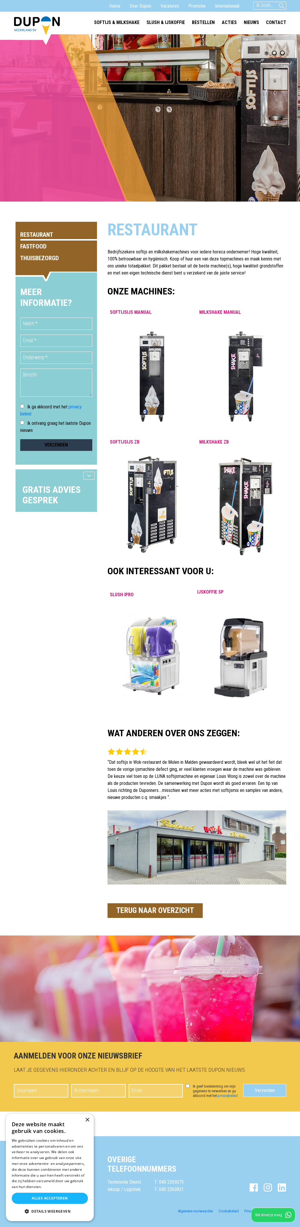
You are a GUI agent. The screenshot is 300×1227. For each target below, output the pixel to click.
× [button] (87, 1120)
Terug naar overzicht (155, 910)
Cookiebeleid (229, 1211)
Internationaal (227, 6)
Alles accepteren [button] (50, 1198)
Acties (229, 22)
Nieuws (251, 22)
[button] (50, 1211)
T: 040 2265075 (169, 1182)
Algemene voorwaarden (195, 1211)
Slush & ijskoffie (165, 22)
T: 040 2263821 (169, 1189)
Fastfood (33, 246)
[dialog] (50, 1167)
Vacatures (170, 6)
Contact (276, 22)
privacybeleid (228, 1095)
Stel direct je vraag (268, 1215)
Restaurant (36, 234)
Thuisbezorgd (39, 258)
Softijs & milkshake (116, 22)
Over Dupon (140, 6)
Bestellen (203, 22)
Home (114, 6)
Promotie (197, 6)
